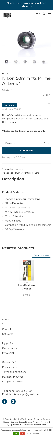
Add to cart (26, 150)
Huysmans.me (39, 424)
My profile (8, 343)
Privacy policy (10, 367)
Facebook (8, 173)
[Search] (44, 14)
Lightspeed (15, 424)
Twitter (18, 173)
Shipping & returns (12, 381)
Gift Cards (7, 334)
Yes (16, 433)
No (22, 433)
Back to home (41, 255)
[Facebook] (4, 401)
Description (13, 179)
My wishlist (8, 353)
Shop (5, 324)
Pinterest (28, 173)
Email (38, 173)
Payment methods (12, 376)
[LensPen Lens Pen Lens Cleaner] (26, 270)
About (5, 319)
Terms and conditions (14, 372)
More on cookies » (33, 433)
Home (5, 73)
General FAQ (9, 362)
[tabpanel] (26, 40)
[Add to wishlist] (49, 104)
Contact (6, 329)
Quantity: (10, 143)
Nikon (46, 95)
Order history (9, 348)
